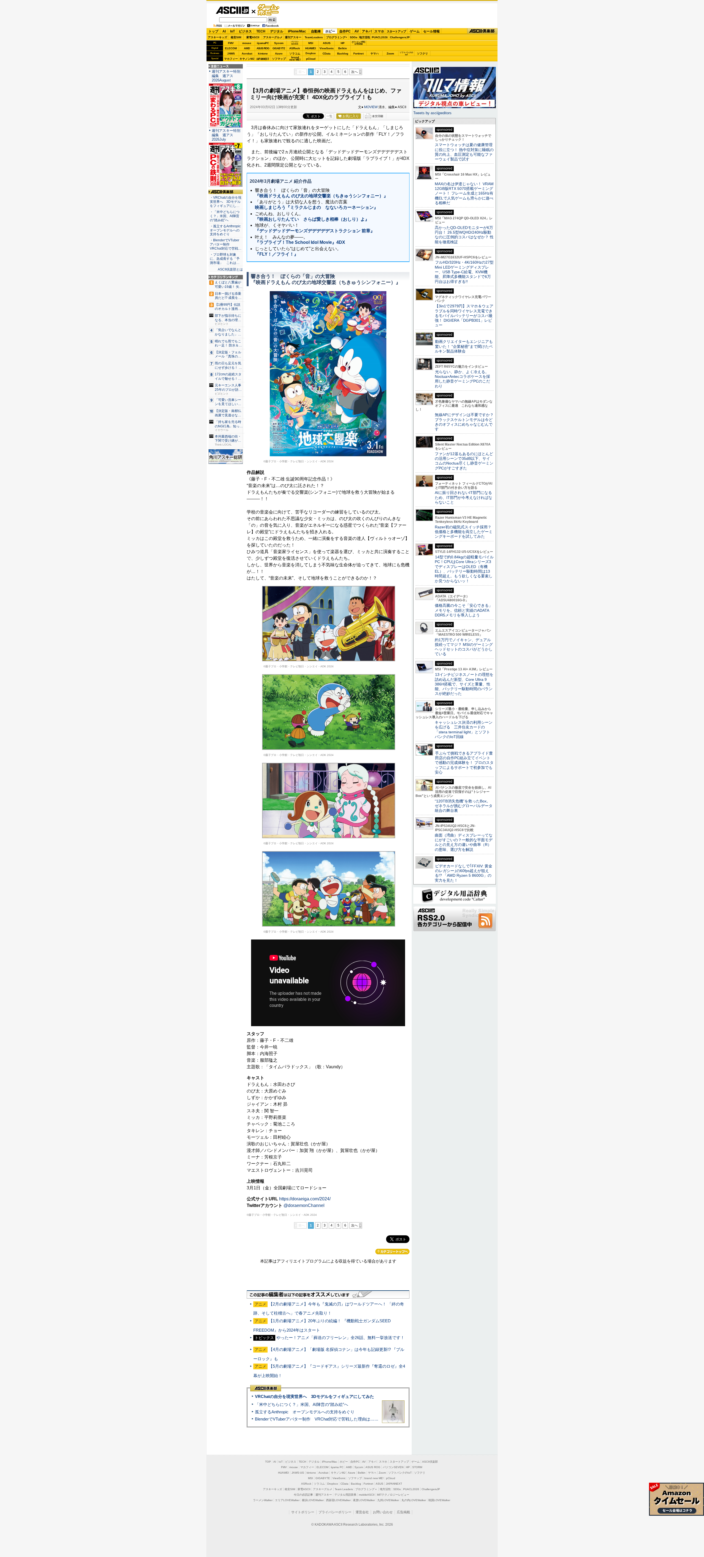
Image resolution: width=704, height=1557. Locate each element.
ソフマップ (279, 58)
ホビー (330, 31)
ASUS (327, 43)
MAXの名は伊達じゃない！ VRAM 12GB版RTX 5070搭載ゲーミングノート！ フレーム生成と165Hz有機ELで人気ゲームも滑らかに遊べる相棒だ (464, 193)
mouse (246, 43)
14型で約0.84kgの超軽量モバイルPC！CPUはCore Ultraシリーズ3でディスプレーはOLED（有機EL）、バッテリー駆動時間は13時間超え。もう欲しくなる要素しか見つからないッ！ (464, 569)
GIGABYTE (279, 48)
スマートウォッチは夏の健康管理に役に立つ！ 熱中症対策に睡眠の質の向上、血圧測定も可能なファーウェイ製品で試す (464, 152)
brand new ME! (374, 1478)
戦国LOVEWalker (439, 1500)
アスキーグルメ (272, 37)
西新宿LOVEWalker (338, 1500)
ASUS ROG (263, 48)
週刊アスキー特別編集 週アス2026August (226, 75)
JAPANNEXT (262, 59)
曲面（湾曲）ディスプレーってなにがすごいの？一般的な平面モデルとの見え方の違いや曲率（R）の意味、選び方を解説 (464, 842)
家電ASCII (252, 37)
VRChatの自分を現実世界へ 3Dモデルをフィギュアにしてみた (314, 1396)
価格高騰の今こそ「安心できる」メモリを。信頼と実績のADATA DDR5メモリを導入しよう (464, 610)
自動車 (316, 31)
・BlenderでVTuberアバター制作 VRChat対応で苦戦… (225, 244)
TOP (268, 1461)
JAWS (231, 53)
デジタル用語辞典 (345, 1494)
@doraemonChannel (304, 1205)
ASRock (294, 48)
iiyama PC (337, 1467)
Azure (279, 53)
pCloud (310, 58)
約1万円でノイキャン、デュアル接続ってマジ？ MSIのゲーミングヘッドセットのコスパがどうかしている (464, 647)
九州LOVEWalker (388, 1500)
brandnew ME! (295, 58)
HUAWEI (310, 48)
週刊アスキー (293, 37)
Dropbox (311, 53)
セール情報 (431, 31)
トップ (213, 31)
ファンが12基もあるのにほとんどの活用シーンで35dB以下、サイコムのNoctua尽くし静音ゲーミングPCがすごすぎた (464, 461)
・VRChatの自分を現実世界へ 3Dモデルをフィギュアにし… (225, 202)
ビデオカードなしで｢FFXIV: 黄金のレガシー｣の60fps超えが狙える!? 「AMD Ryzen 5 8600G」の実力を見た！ (463, 873)
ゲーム (415, 31)
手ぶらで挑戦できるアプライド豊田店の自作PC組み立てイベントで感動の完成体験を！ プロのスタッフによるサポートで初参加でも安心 (464, 762)
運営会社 (362, 1512)
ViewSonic (327, 48)
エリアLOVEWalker (287, 1500)
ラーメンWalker (263, 1500)
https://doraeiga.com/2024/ (305, 1199)
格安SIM (236, 37)
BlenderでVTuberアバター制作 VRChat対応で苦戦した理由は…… (316, 1419)
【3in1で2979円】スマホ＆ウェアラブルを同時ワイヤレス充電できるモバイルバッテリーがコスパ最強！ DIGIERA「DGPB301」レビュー (464, 315)
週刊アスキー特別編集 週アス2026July (226, 135)
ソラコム (294, 53)
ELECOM (231, 48)
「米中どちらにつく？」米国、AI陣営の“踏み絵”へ (301, 1404)
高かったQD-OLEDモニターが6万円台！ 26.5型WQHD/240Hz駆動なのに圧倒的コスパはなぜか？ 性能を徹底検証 (464, 234)
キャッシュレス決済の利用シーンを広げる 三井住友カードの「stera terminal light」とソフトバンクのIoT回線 (464, 729)
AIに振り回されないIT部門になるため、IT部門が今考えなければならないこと (463, 497)
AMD (247, 48)
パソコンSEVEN (295, 43)
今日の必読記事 (303, 1494)
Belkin (342, 48)
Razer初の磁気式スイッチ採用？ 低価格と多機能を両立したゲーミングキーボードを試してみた (465, 532)
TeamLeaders (314, 37)
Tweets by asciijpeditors (432, 113)
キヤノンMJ (247, 58)
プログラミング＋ (366, 1489)
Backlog (342, 53)
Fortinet (358, 53)
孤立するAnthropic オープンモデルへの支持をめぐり (304, 1412)
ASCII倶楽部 (482, 31)
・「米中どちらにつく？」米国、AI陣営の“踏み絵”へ (225, 216)
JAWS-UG (298, 1472)
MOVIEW (371, 107)
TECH (260, 31)
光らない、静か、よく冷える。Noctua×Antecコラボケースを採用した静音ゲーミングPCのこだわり (462, 379)
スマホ (379, 31)
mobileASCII (367, 1494)
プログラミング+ (336, 37)
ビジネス (245, 31)
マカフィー (231, 58)
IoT (232, 31)
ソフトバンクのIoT (406, 53)
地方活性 (364, 37)
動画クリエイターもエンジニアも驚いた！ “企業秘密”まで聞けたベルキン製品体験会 (464, 346)
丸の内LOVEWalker (414, 1500)
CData (327, 53)
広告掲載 (403, 1512)
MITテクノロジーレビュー (393, 1494)
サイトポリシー (302, 1512)
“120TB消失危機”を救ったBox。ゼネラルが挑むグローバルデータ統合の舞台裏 (464, 806)
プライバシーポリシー (334, 1512)
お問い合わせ (383, 1512)
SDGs (354, 37)
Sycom (279, 43)
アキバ (367, 31)
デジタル (276, 31)
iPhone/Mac (297, 31)
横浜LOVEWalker (313, 1500)
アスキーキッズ (217, 37)
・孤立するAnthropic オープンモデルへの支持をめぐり (225, 230)
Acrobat (247, 53)
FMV (231, 43)
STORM (417, 1467)
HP (343, 43)
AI (224, 31)
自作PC (345, 31)
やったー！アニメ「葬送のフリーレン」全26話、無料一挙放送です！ (340, 1337)
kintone (263, 53)
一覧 (329, 116)
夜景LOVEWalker (364, 1500)
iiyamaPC (263, 43)
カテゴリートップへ (392, 1251)
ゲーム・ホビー (269, 10)
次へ (354, 72)
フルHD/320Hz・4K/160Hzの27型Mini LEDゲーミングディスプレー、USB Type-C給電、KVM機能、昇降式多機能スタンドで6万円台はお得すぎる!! (464, 271)
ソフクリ (422, 53)
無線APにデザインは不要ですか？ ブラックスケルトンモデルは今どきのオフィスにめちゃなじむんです (466, 422)
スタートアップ (396, 31)
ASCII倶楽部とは (230, 269)
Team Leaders (344, 1489)
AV (356, 31)
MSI (310, 43)
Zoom (390, 53)
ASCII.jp (232, 10)
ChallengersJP (400, 37)
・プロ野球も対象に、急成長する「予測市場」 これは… (225, 259)
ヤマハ (374, 53)
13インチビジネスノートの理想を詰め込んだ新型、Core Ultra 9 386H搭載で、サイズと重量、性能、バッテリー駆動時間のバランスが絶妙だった (464, 684)
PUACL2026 (380, 37)
